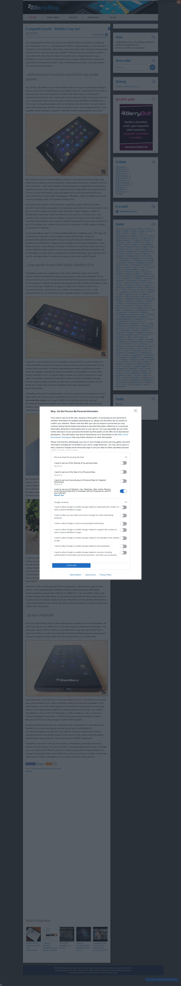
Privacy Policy (105, 575)
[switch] (123, 463)
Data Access (90, 575)
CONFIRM (71, 565)
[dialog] (90, 493)
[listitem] (90, 457)
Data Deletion (75, 575)
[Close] (136, 411)
